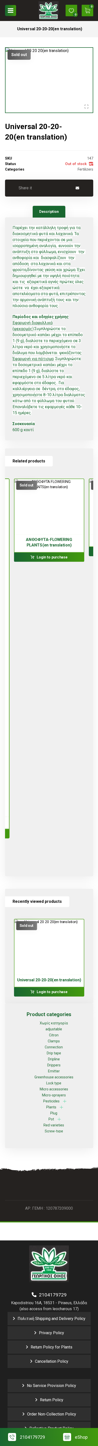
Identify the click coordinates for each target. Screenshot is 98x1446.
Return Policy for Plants (51, 1347)
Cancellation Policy (51, 1361)
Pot (51, 1119)
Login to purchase (51, 557)
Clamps (54, 1041)
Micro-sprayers (54, 1095)
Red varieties (53, 1125)
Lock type (53, 1083)
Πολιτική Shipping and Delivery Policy (51, 1318)
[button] (10, 10)
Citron (54, 1035)
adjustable (53, 1029)
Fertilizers (85, 169)
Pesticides (51, 1101)
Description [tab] (49, 212)
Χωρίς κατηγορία (54, 1023)
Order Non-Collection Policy (51, 1414)
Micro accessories (54, 1089)
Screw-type (54, 1131)
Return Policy (51, 1399)
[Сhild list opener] (64, 1101)
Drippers (54, 1065)
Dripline (54, 1059)
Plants (51, 1107)
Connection (54, 1047)
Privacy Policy (51, 1332)
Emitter (54, 1071)
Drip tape (54, 1053)
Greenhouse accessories (53, 1077)
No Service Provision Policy (51, 1385)
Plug (53, 1113)
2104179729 (51, 1295)
